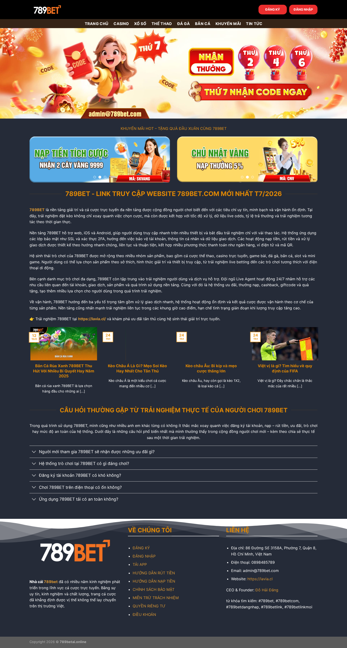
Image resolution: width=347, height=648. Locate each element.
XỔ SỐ (140, 23)
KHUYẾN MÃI (228, 23)
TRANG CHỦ (97, 23)
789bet (51, 581)
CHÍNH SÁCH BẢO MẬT (153, 589)
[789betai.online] (56, 9)
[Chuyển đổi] (34, 452)
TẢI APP (140, 564)
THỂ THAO (162, 23)
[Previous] (38, 159)
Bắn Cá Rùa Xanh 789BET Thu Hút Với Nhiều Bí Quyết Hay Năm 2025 (62, 370)
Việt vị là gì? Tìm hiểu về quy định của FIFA (284, 368)
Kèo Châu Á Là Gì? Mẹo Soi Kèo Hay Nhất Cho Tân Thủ (136, 368)
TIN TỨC (254, 23)
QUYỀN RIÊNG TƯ (149, 606)
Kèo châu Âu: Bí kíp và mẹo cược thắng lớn (210, 368)
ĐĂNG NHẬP (303, 9)
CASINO (121, 23)
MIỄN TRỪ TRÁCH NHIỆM (156, 597)
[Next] (161, 159)
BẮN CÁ (202, 23)
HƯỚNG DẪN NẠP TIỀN (154, 581)
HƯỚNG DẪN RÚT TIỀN (154, 573)
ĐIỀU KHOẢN (144, 614)
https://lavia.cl (260, 578)
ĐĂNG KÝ (272, 9)
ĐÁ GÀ (183, 23)
